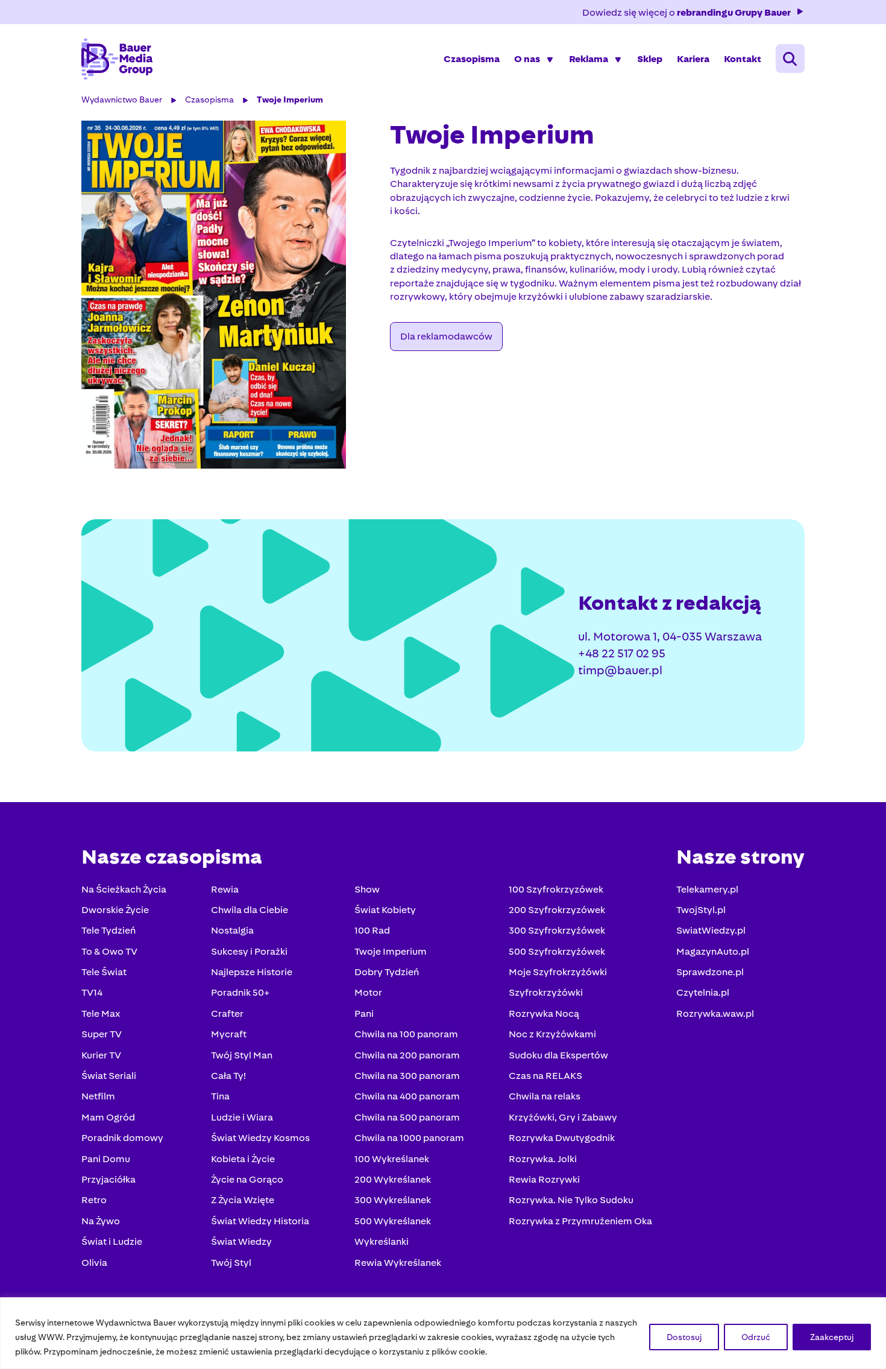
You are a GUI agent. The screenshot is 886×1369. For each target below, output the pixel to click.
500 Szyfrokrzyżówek (557, 951)
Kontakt (742, 59)
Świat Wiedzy (241, 1241)
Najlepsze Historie (251, 972)
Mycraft (229, 1034)
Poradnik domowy (122, 1137)
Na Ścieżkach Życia (123, 889)
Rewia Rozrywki (544, 1179)
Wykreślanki (381, 1241)
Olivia (94, 1262)
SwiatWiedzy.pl (711, 930)
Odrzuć (755, 1337)
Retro (94, 1200)
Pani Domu (105, 1159)
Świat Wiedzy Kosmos (260, 1137)
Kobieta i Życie (243, 1159)
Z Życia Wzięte (242, 1200)
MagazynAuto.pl (712, 951)
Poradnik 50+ (240, 992)
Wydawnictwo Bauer (121, 99)
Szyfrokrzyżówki (546, 992)
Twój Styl (231, 1262)
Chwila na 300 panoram (407, 1075)
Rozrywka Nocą (544, 1013)
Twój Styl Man (241, 1055)
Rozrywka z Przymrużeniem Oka (580, 1221)
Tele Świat (104, 972)
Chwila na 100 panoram (406, 1034)
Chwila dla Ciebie (249, 909)
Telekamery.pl (707, 889)
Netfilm (98, 1096)
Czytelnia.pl (702, 992)
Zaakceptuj (831, 1337)
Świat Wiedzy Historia (260, 1221)
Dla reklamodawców (446, 336)
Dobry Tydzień (386, 972)
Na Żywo (100, 1221)
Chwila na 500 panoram (407, 1117)
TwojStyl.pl (701, 909)
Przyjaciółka (108, 1179)
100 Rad (372, 930)
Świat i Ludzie (111, 1241)
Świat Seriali (108, 1075)
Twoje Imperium (290, 99)
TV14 (91, 992)
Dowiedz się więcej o (686, 12)
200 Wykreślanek (392, 1179)
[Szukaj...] (790, 58)
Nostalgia (232, 930)
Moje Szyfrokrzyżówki (558, 972)
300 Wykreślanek (392, 1200)
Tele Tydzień (108, 930)
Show (367, 889)
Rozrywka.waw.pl (715, 1013)
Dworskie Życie (115, 909)
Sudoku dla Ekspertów (558, 1055)
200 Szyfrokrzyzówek (557, 909)
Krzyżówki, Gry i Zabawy (563, 1117)
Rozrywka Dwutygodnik (562, 1137)
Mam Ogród (108, 1117)
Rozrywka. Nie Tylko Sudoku (571, 1200)
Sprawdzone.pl (710, 972)
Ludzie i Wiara (242, 1117)
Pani (364, 1013)
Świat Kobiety (385, 909)
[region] (443, 1333)
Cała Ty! (228, 1075)
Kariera (693, 59)
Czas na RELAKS (545, 1075)
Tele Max (100, 1013)
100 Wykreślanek (391, 1159)
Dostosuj (684, 1337)
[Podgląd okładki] (228, 295)
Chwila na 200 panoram (407, 1055)
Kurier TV (101, 1055)
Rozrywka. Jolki (543, 1159)
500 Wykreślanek (392, 1221)
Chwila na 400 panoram (407, 1096)
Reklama (588, 59)
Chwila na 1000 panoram (409, 1137)
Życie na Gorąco (247, 1179)
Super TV (101, 1034)
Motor (368, 992)
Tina (220, 1096)
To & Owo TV (109, 951)
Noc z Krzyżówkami (552, 1034)
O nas (527, 59)
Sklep (649, 59)
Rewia (225, 889)
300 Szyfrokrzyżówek (557, 930)
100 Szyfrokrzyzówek (556, 889)
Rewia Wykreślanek (397, 1262)
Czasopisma (472, 59)
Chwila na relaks (544, 1096)
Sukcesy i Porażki (249, 951)
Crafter (227, 1013)
